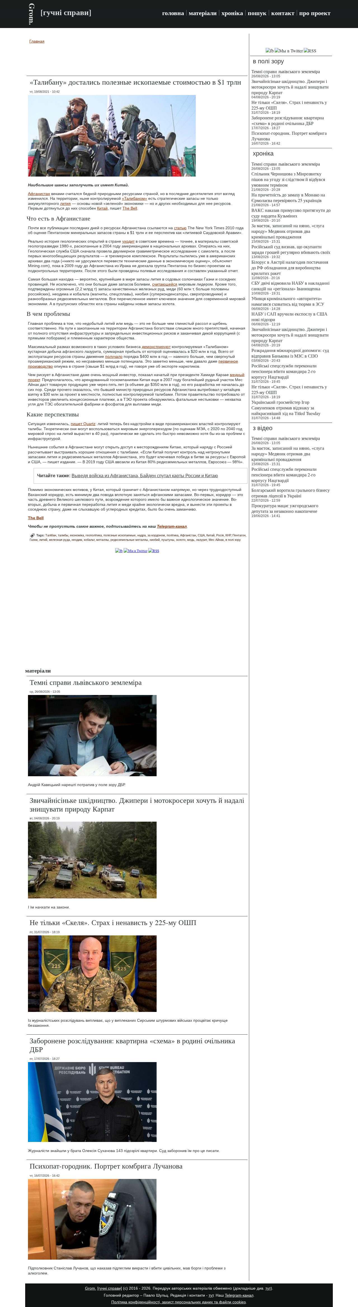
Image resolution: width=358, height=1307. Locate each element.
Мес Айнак (216, 539)
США (201, 535)
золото (180, 539)
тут (268, 1288)
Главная (36, 41)
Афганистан (39, 193)
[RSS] (153, 550)
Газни (33, 539)
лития (65, 203)
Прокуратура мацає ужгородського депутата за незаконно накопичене (284, 508)
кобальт (89, 539)
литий (43, 539)
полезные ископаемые (119, 535)
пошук (257, 12)
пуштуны (167, 539)
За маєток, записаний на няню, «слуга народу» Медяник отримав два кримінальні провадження (287, 231)
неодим (77, 539)
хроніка (232, 12)
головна (173, 12)
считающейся (164, 284)
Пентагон (239, 535)
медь (190, 539)
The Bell (130, 208)
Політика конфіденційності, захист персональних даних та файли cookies (178, 1302)
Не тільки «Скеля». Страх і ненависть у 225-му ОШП (113, 922)
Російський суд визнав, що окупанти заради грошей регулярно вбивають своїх (290, 249)
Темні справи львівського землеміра (86, 682)
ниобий (155, 539)
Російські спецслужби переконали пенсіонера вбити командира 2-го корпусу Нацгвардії (284, 371)
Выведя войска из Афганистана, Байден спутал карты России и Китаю (145, 475)
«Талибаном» (134, 198)
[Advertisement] (137, 60)
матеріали (203, 12)
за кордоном (156, 535)
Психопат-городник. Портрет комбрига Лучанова (106, 1166)
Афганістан (188, 535)
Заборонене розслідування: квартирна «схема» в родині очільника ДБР (132, 1045)
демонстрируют (156, 346)
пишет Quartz (83, 423)
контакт (283, 12)
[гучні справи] (109, 1288)
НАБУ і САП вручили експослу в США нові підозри (289, 316)
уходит (128, 241)
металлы (102, 539)
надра (141, 535)
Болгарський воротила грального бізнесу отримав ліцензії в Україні (290, 493)
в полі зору (233, 539)
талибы (63, 535)
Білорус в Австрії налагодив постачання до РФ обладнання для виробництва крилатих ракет (289, 267)
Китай (102, 208)
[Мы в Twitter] (289, 51)
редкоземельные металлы (129, 539)
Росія (220, 535)
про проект (315, 12)
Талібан (50, 535)
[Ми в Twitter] (135, 550)
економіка (77, 535)
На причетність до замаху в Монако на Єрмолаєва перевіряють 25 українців (288, 197)
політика (172, 535)
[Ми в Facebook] (119, 550)
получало (114, 356)
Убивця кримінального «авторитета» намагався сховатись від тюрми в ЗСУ (287, 301)
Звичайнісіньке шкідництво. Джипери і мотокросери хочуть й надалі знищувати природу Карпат (137, 804)
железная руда (59, 539)
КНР (228, 535)
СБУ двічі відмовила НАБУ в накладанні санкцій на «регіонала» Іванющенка (290, 285)
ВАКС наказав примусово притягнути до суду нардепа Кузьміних (291, 213)
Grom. (32, 14)
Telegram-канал (239, 1295)
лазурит (201, 539)
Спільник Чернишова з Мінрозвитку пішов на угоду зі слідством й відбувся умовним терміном (288, 179)
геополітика (94, 535)
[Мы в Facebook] (270, 51)
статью (180, 228)
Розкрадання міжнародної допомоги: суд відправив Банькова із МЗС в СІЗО (290, 353)
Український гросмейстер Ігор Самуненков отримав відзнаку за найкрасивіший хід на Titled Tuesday (286, 407)
